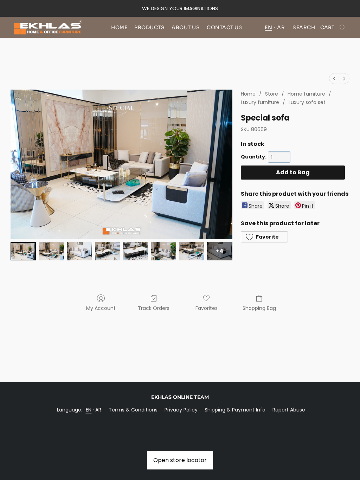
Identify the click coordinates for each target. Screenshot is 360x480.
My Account (101, 308)
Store (271, 93)
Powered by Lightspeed (180, 421)
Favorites (206, 308)
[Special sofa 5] (163, 251)
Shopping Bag (259, 308)
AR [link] (98, 409)
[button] (48, 27)
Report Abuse (288, 409)
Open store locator (180, 460)
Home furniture (306, 93)
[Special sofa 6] (191, 251)
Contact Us (224, 27)
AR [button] (281, 27)
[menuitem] (334, 78)
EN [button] (268, 27)
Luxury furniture (260, 102)
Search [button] (303, 27)
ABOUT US (186, 27)
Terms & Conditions (133, 409)
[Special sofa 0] (23, 251)
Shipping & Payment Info (235, 409)
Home (119, 27)
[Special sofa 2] (79, 251)
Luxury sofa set (307, 102)
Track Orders (153, 308)
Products (149, 27)
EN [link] (89, 409)
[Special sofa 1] (51, 251)
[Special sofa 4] (135, 251)
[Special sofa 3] (107, 251)
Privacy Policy (181, 409)
